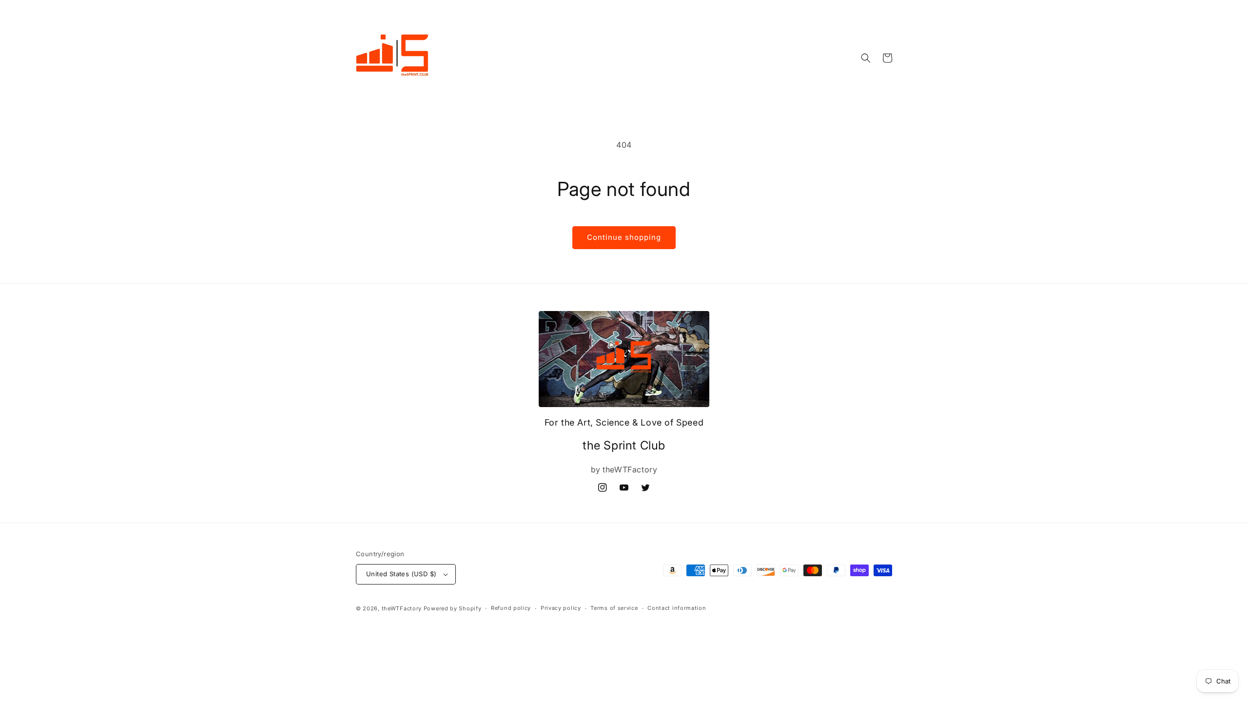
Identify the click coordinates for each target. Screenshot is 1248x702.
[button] (866, 58)
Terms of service (614, 607)
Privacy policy (561, 607)
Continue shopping (624, 237)
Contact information (676, 607)
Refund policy (511, 607)
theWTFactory (402, 608)
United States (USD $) (401, 574)
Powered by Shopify (453, 608)
